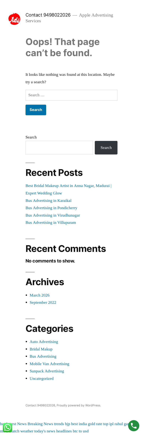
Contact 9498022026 (48, 15)
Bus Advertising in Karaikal (49, 200)
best (74, 423)
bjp (67, 423)
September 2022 (43, 302)
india (83, 423)
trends (59, 423)
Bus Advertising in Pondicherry (51, 207)
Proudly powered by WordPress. (79, 405)
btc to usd (81, 431)
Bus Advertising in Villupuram (51, 222)
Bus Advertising (43, 356)
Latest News (16, 423)
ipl (111, 423)
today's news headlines (53, 431)
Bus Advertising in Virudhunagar (53, 215)
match (14, 431)
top (105, 423)
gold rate (95, 423)
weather (26, 431)
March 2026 (40, 295)
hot (2, 423)
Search (31, 137)
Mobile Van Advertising (49, 363)
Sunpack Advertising (47, 371)
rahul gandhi (125, 423)
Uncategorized (42, 378)
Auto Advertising (44, 341)
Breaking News (40, 423)
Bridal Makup (41, 349)
